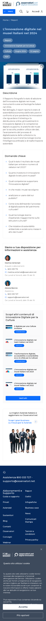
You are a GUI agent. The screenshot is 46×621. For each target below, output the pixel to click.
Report (14, 20)
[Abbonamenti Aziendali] (36, 422)
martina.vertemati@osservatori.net (22, 272)
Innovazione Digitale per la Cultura (19, 46)
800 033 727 (13, 294)
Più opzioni (23, 615)
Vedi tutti (23, 398)
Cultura (8, 51)
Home (6, 20)
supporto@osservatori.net (18, 297)
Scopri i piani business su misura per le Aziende (20, 421)
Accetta (23, 607)
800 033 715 (13, 269)
